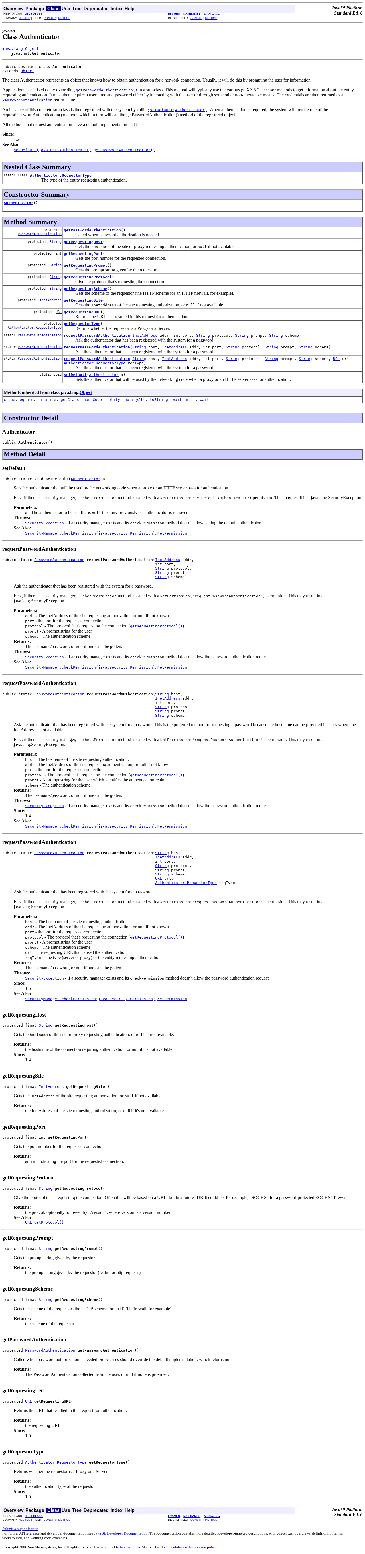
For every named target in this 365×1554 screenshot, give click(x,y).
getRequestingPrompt (85, 265)
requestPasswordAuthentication (97, 335)
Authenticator (18, 203)
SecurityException (44, 523)
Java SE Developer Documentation (121, 1533)
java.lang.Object (20, 48)
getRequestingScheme (85, 289)
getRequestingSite (83, 300)
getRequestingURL (82, 312)
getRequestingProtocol (88, 277)
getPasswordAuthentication (92, 230)
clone (9, 399)
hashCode (93, 399)
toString (159, 399)
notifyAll (135, 399)
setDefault (75, 375)
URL (59, 312)
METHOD (64, 18)
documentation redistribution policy (189, 1547)
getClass (70, 399)
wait (177, 399)
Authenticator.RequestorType (61, 175)
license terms (130, 1547)
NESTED (24, 18)
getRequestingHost (83, 242)
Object (27, 71)
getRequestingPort (83, 253)
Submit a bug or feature (20, 1529)
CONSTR (50, 18)
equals (26, 399)
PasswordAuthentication (40, 234)
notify (113, 399)
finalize (47, 399)
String (56, 242)
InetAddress (51, 300)
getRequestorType (82, 324)
